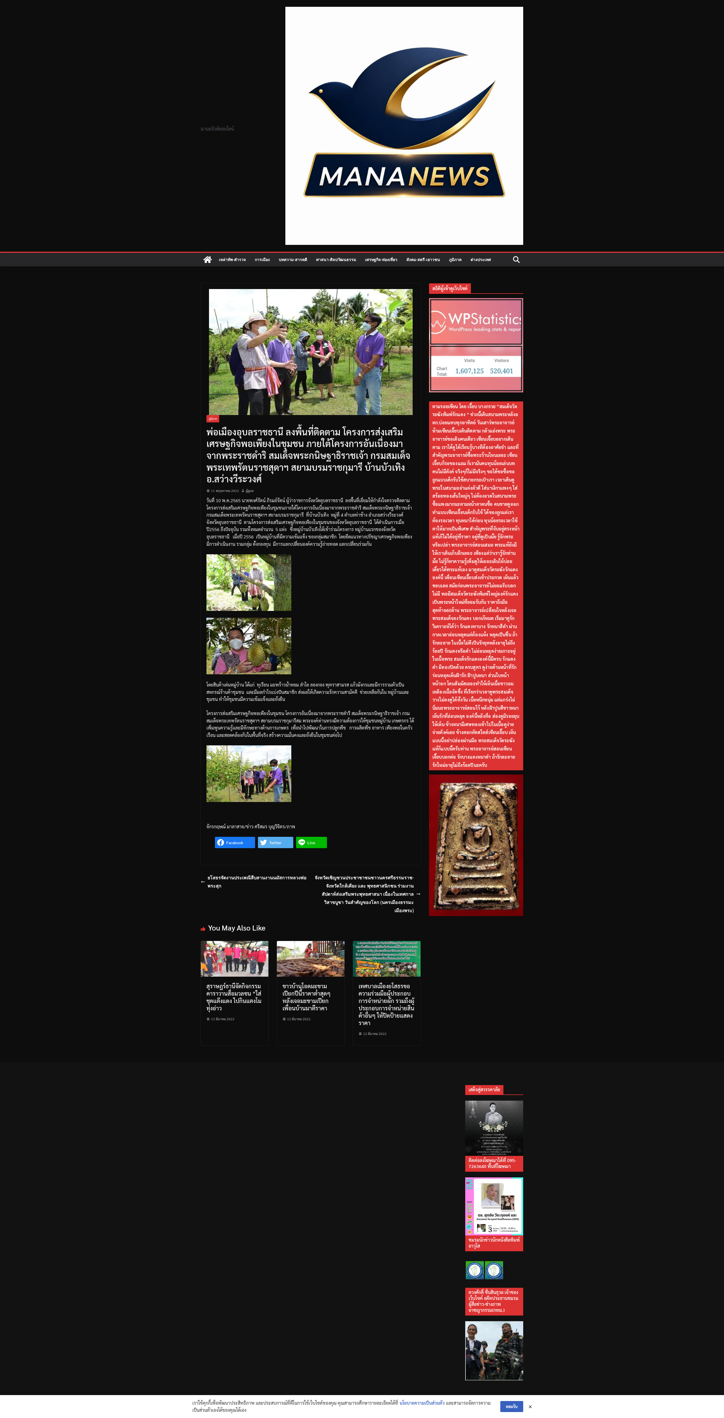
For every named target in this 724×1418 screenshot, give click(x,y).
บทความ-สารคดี (293, 259)
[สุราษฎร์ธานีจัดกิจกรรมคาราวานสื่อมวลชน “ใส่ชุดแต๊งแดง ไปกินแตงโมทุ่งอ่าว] (234, 945)
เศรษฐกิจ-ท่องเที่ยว (381, 259)
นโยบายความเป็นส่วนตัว (422, 1403)
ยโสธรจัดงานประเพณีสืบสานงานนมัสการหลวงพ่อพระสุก (257, 881)
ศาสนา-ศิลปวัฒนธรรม (336, 259)
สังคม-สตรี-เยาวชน (423, 259)
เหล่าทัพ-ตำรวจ (232, 259)
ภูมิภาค (455, 259)
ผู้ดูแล (250, 490)
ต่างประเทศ (481, 259)
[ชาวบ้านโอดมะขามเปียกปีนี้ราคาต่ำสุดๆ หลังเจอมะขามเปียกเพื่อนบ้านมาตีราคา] (310, 945)
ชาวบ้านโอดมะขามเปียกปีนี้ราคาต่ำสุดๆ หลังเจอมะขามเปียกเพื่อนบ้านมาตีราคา (307, 997)
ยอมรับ (512, 1406)
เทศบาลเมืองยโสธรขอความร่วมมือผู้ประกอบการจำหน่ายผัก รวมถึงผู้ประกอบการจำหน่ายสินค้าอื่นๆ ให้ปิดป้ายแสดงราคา (386, 1004)
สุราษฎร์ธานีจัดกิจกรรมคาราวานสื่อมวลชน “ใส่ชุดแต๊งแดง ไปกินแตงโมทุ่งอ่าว (233, 997)
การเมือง (262, 259)
